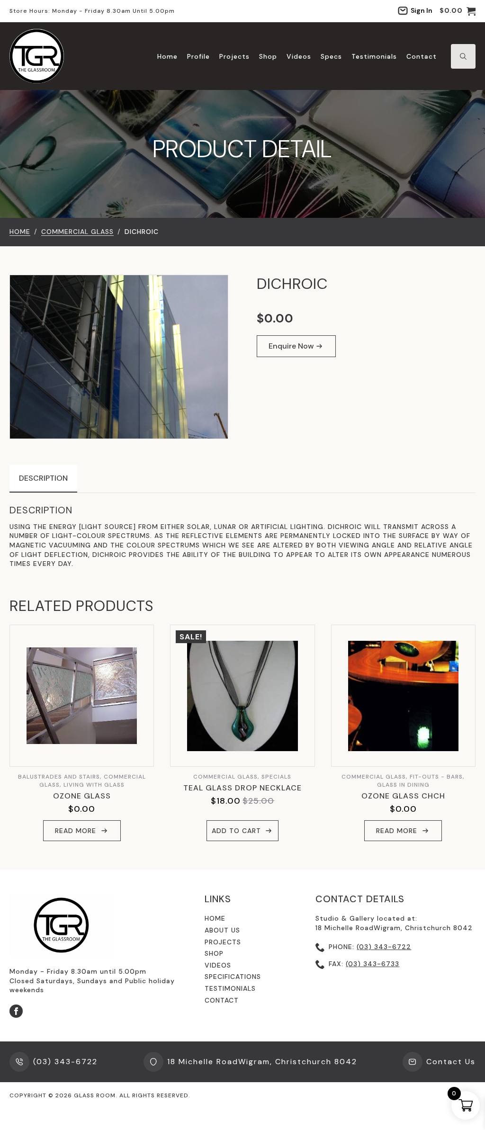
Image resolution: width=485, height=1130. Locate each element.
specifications (233, 976)
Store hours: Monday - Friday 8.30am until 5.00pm (92, 11)
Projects (234, 56)
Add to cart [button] (236, 830)
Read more (75, 830)
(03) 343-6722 (384, 946)
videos (218, 965)
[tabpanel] (242, 536)
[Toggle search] (463, 56)
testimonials (230, 988)
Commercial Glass (77, 231)
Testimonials (374, 56)
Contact (421, 56)
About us (222, 930)
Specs (331, 56)
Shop (268, 56)
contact (222, 1000)
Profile (198, 56)
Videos (299, 56)
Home (167, 56)
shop (214, 953)
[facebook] (16, 1011)
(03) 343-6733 (372, 964)
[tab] (43, 478)
